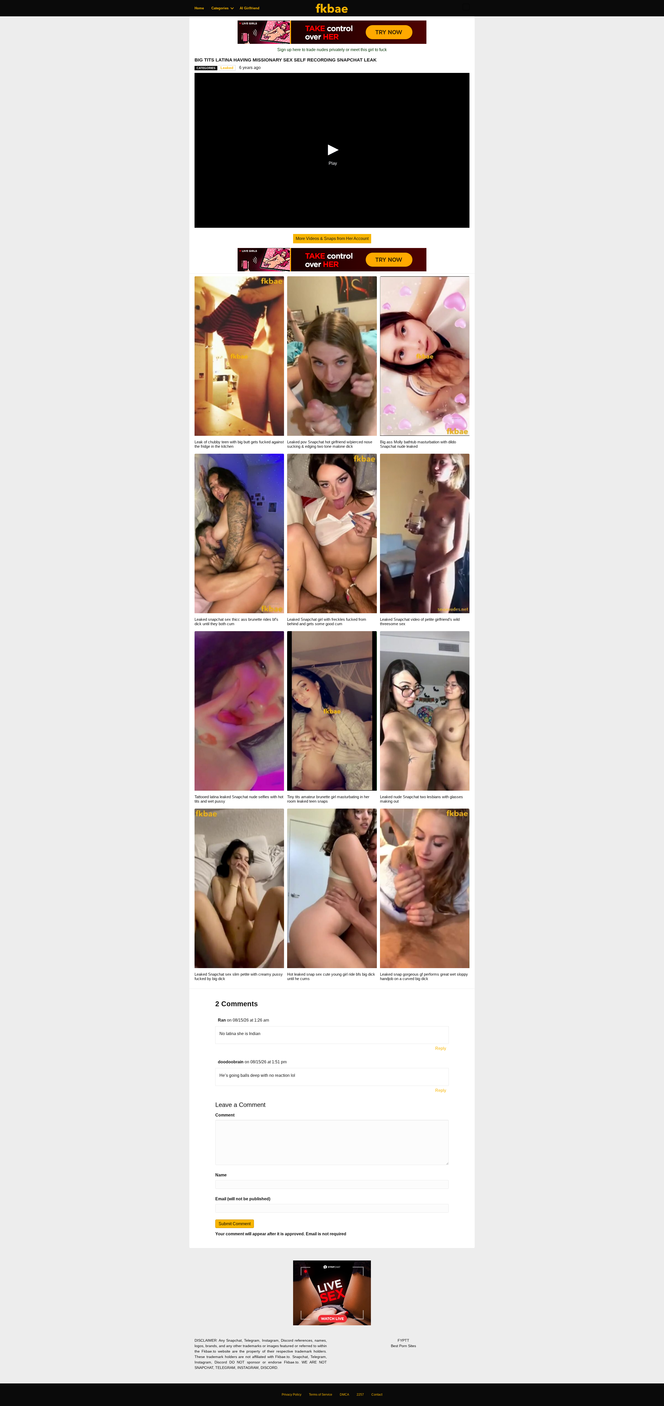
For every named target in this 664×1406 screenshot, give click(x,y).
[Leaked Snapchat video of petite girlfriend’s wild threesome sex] (424, 533)
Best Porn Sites (403, 1346)
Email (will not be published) (242, 1199)
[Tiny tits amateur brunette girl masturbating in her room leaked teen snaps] (332, 710)
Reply (440, 1048)
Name (221, 1175)
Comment (224, 1115)
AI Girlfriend (249, 8)
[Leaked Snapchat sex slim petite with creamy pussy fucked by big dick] (239, 888)
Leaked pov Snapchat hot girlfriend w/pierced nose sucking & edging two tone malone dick (329, 444)
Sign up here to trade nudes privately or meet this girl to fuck (332, 49)
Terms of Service (320, 1394)
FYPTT (403, 1340)
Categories (220, 8)
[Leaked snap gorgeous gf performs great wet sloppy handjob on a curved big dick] (424, 888)
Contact (376, 1394)
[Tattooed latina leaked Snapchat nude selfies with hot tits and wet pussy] (239, 710)
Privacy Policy (291, 1394)
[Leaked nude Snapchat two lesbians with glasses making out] (424, 710)
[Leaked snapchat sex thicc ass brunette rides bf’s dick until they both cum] (239, 533)
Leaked (226, 68)
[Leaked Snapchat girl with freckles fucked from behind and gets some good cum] (332, 533)
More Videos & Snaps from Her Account (332, 238)
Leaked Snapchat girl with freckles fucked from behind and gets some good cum (326, 621)
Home (199, 8)
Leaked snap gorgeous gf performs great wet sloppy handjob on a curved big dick (424, 976)
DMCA (344, 1394)
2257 (360, 1394)
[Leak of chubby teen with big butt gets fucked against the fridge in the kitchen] (239, 356)
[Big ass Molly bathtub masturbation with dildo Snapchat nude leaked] (424, 356)
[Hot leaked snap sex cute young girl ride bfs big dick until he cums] (332, 888)
